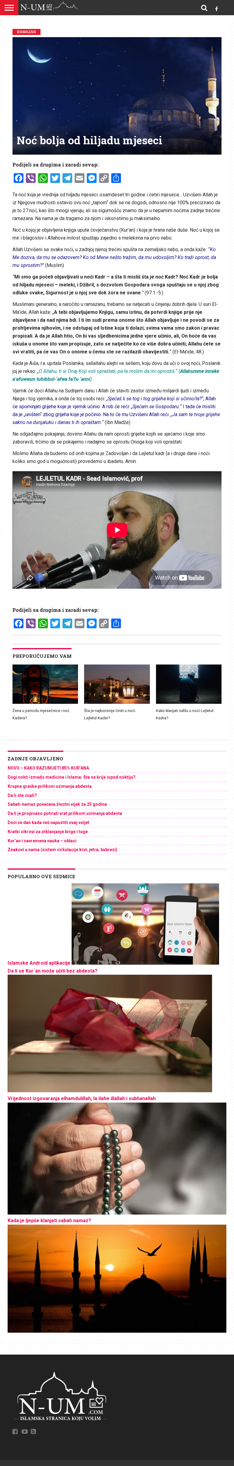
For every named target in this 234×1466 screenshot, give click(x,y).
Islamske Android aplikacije (39, 963)
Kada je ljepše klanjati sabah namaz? (49, 1220)
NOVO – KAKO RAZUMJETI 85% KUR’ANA (48, 768)
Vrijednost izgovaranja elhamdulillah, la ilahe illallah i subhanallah (82, 1098)
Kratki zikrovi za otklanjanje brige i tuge (48, 831)
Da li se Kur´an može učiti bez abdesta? (53, 971)
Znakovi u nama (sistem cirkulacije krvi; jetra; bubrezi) (62, 849)
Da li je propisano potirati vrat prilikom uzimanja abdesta (65, 813)
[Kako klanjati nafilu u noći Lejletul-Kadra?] (189, 702)
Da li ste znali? (22, 795)
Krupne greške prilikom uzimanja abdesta (50, 786)
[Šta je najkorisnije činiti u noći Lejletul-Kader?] (117, 702)
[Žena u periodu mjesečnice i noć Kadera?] (45, 702)
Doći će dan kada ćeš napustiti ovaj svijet (48, 822)
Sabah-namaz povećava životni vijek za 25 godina (57, 804)
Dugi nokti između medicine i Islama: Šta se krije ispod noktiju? (72, 777)
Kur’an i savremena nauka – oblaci (42, 840)
